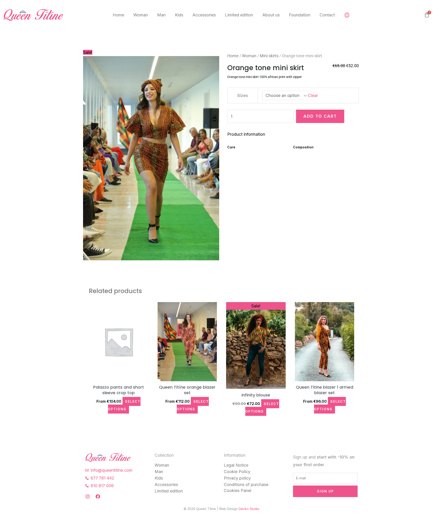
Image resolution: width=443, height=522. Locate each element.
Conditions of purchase (246, 484)
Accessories (204, 14)
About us (271, 14)
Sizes (242, 95)
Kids (179, 14)
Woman (140, 14)
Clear (313, 95)
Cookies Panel (237, 490)
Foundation (299, 14)
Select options (262, 407)
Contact (327, 14)
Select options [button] (124, 405)
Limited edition (239, 14)
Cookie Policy (237, 471)
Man (161, 14)
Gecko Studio (249, 509)
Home (118, 14)
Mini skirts (269, 55)
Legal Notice (236, 465)
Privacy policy (237, 478)
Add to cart (320, 116)
